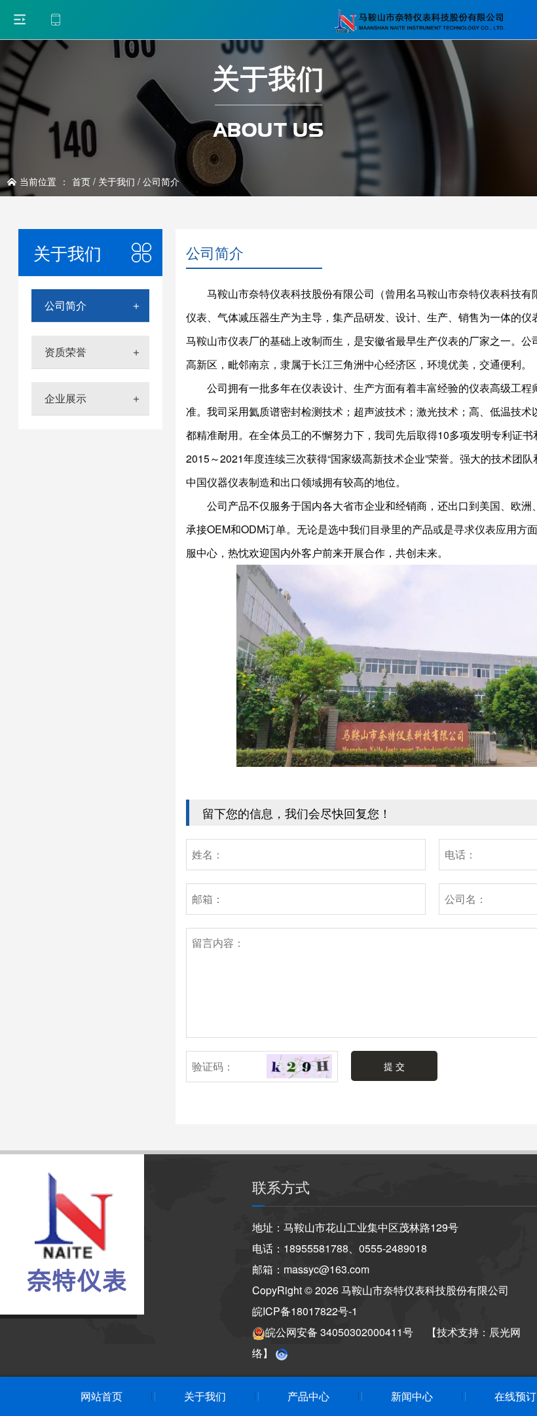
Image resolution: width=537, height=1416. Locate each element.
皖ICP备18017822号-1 (305, 1311)
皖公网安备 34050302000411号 (339, 1331)
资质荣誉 (65, 351)
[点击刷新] (299, 1066)
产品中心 (308, 1396)
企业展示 (65, 398)
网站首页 (101, 1396)
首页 (81, 181)
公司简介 (161, 181)
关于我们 (116, 181)
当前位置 (38, 181)
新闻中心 (412, 1396)
